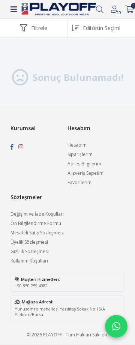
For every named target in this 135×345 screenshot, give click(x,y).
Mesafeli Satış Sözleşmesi (37, 233)
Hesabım (77, 145)
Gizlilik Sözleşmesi (29, 251)
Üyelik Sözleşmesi (29, 242)
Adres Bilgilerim (84, 163)
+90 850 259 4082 (31, 285)
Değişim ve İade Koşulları (37, 214)
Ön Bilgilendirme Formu (35, 223)
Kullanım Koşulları (29, 261)
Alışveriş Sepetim (86, 173)
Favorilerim (80, 182)
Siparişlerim (80, 154)
